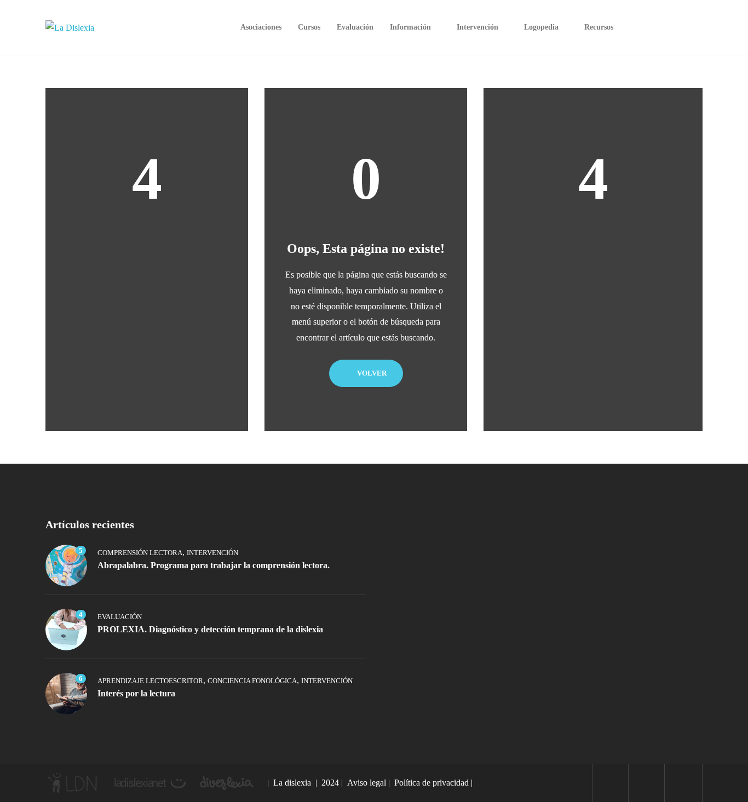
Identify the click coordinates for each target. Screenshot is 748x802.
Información (410, 27)
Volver (371, 373)
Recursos (598, 27)
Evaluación (355, 27)
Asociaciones (260, 27)
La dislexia (292, 782)
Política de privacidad (431, 782)
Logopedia (541, 27)
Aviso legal (366, 782)
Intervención (477, 27)
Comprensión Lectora (139, 553)
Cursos (309, 27)
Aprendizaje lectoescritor (150, 681)
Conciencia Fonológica (252, 681)
